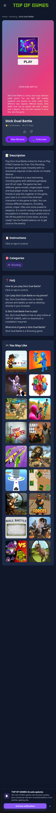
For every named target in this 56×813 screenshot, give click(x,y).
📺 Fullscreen (39, 139)
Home (4, 16)
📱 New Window (16, 139)
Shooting (13, 16)
